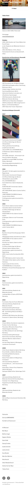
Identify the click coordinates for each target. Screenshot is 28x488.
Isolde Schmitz (6, 446)
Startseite (5, 414)
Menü (14, 8)
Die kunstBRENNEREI (8, 417)
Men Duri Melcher (7, 456)
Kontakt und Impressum (9, 421)
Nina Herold (5, 459)
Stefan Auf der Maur (8, 466)
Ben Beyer (5, 431)
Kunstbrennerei (12, 2)
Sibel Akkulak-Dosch (8, 462)
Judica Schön (5, 450)
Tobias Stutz (5, 469)
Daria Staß (5, 440)
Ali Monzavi (5, 427)
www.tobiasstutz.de (8, 36)
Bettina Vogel (6, 434)
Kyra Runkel (5, 453)
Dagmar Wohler (6, 437)
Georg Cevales (6, 443)
